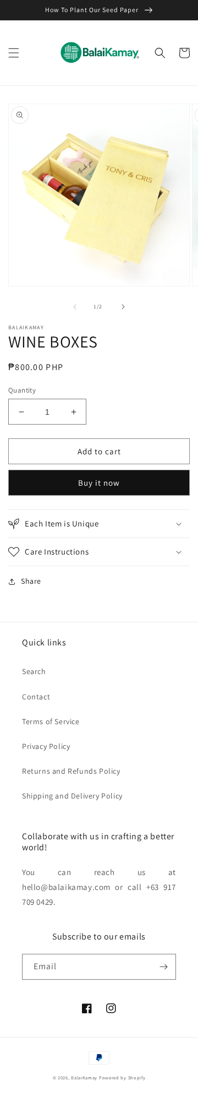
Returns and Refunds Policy (71, 771)
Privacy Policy (46, 746)
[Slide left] (75, 307)
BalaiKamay (84, 1077)
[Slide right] (123, 307)
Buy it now (99, 482)
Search (34, 671)
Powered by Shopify (122, 1077)
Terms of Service (51, 721)
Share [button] (31, 581)
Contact (36, 697)
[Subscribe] (163, 967)
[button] (14, 53)
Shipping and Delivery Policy (72, 796)
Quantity (22, 390)
